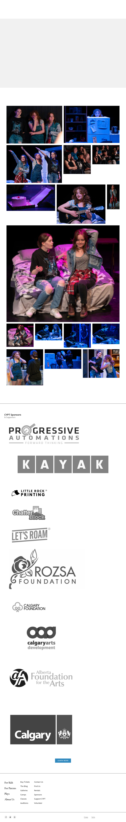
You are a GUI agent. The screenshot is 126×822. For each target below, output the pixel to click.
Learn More (63, 760)
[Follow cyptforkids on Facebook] (5, 817)
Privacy (86, 817)
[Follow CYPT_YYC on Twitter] (10, 817)
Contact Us (38, 782)
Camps (23, 794)
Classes (23, 799)
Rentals (37, 790)
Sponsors (38, 794)
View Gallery (52, 61)
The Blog (24, 786)
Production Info (72, 61)
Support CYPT (39, 799)
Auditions (24, 803)
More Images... (63, 394)
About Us (9, 799)
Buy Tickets (25, 782)
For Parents (10, 788)
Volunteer (38, 803)
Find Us (37, 786)
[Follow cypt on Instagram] (14, 817)
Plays (6, 793)
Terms (93, 817)
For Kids (8, 782)
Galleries (24, 790)
